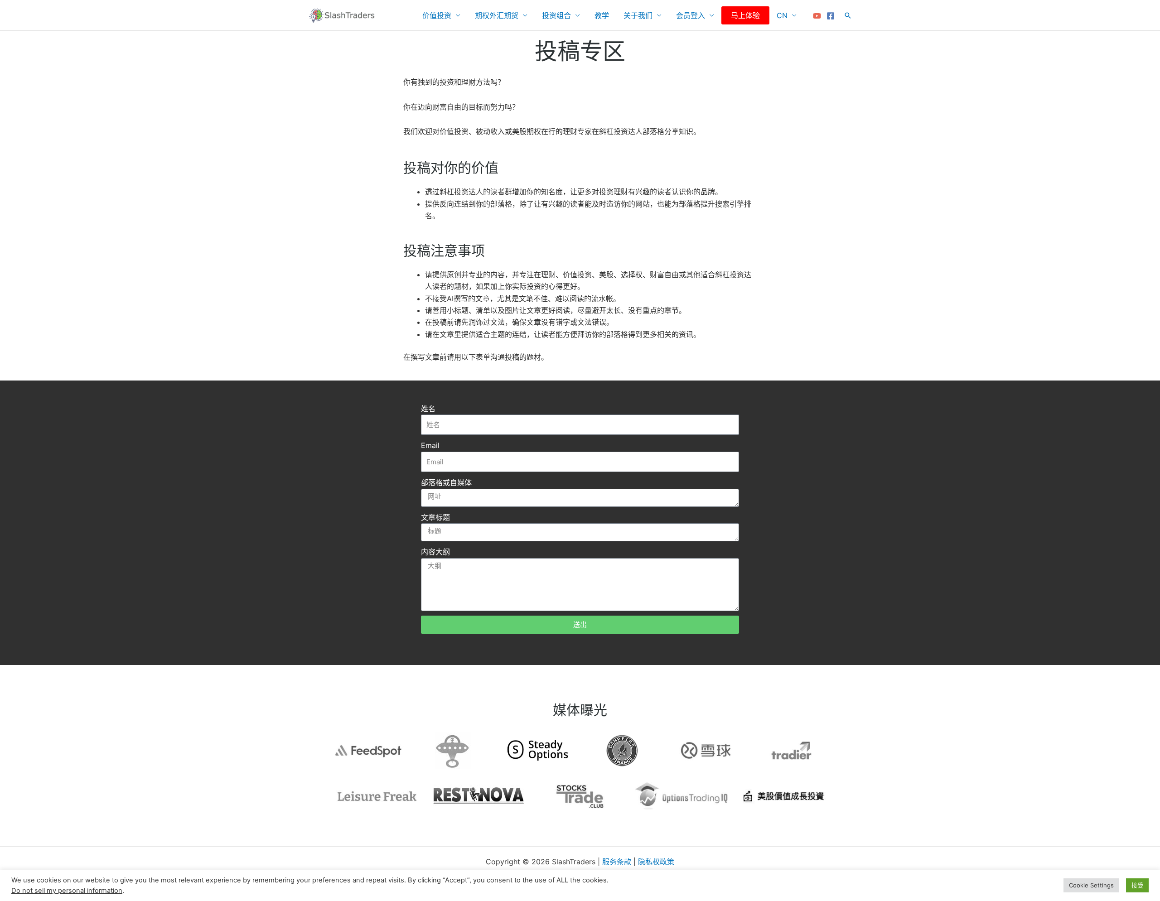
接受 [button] (1137, 885)
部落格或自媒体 (446, 482)
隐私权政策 (656, 861)
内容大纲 (435, 551)
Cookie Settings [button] (1091, 885)
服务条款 (616, 861)
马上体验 (745, 15)
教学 (601, 15)
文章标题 (435, 517)
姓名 (428, 408)
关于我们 (638, 15)
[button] (848, 15)
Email (430, 445)
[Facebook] (830, 16)
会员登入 (690, 15)
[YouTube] (817, 16)
